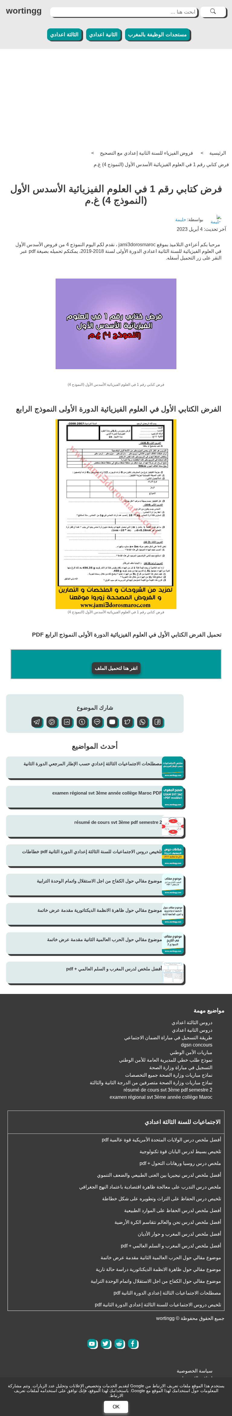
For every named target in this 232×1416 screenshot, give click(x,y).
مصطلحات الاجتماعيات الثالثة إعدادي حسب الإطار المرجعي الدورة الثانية (93, 763)
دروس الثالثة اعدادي (192, 1022)
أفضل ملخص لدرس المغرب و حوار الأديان (179, 1234)
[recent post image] (173, 767)
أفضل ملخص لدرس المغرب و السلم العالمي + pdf (114, 968)
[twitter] (105, 1343)
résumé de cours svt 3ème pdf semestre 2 (118, 822)
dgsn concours (196, 1044)
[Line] (94, 725)
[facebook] (132, 1343)
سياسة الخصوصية (194, 1370)
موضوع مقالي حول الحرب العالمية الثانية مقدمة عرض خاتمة (104, 939)
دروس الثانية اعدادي (192, 1030)
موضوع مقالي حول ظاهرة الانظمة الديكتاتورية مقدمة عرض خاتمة (99, 910)
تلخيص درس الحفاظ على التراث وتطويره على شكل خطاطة (161, 1198)
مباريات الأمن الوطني (191, 1052)
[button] (155, 725)
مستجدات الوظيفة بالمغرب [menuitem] (157, 34)
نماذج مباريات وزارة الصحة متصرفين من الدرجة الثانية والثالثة (151, 1082)
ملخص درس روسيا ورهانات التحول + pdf (180, 1163)
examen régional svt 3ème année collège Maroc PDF (107, 792)
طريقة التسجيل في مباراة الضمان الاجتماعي (168, 1037)
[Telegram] (34, 725)
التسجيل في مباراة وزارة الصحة (180, 1067)
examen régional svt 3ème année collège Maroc (161, 1097)
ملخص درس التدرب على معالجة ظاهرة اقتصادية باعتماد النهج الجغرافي (150, 1186)
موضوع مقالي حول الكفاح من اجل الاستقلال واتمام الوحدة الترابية (99, 880)
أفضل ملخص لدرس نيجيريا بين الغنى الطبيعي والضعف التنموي (159, 1175)
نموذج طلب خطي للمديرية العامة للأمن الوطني (165, 1060)
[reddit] (119, 1343)
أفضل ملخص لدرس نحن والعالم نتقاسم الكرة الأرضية (167, 1222)
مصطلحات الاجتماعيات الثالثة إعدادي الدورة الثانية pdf (167, 1292)
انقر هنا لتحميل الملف (116, 668)
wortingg (24, 10)
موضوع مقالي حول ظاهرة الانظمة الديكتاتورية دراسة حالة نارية (158, 1269)
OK (116, 1406)
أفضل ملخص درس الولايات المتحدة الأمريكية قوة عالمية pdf (161, 1139)
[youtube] (91, 1343)
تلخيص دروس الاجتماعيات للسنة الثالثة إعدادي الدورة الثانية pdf (158, 1304)
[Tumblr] (79, 725)
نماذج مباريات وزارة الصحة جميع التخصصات (168, 1075)
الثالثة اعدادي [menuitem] (64, 34)
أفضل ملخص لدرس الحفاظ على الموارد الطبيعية (172, 1210)
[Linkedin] (64, 725)
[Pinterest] (49, 725)
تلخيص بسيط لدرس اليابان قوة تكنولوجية (180, 1151)
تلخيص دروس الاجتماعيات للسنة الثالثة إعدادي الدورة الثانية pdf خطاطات (92, 851)
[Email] (110, 725)
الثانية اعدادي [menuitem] (103, 34)
